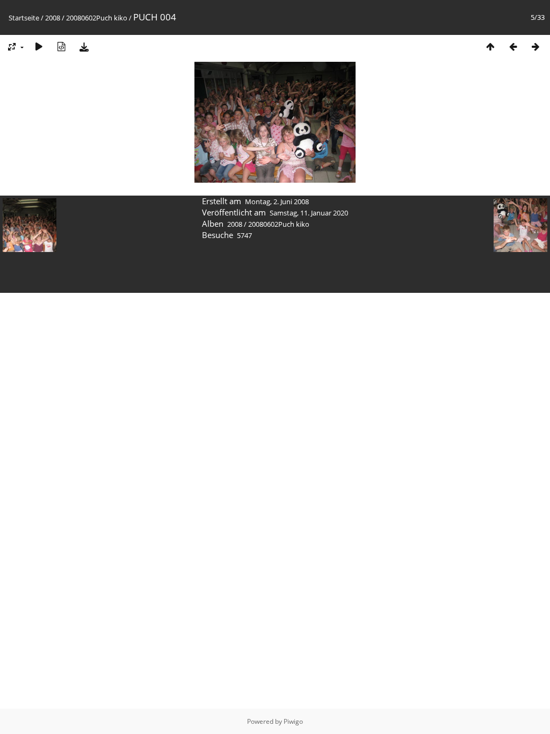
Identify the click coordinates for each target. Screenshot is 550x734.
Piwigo (293, 721)
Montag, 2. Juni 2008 (277, 201)
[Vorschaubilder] (490, 46)
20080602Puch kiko (96, 18)
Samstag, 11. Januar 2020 (309, 213)
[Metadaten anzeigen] (61, 46)
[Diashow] (38, 46)
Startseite (24, 18)
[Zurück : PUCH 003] (513, 46)
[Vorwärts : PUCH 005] (535, 46)
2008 (52, 18)
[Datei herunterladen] (84, 46)
